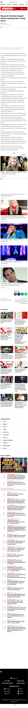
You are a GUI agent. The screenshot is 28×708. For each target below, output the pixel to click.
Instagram (8, 691)
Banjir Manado (6, 445)
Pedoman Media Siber (7, 683)
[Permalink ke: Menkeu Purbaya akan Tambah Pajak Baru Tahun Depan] (21, 364)
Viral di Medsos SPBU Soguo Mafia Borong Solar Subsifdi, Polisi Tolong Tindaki (16, 543)
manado (5, 424)
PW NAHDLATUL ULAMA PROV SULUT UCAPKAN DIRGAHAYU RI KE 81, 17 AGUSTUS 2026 (6, 371)
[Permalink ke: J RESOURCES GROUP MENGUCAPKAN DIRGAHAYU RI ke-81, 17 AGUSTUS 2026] (7, 330)
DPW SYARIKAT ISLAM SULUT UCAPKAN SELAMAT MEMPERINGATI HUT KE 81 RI (21, 356)
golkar (5, 448)
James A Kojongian (7, 440)
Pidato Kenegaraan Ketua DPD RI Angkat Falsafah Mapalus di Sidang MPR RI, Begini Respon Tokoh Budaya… (16, 629)
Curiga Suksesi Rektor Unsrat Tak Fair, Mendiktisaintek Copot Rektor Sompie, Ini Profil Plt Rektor (21, 404)
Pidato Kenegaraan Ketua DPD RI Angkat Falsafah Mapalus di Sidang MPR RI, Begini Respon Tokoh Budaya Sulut (20, 387)
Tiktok (8, 693)
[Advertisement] (14, 649)
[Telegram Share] (22, 294)
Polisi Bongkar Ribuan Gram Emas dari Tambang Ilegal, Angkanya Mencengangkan (16, 583)
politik (5, 427)
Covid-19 (5, 437)
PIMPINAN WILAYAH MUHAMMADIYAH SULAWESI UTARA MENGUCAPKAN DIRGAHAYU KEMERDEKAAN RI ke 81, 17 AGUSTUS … (16, 529)
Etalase (9, 492)
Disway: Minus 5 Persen (6, 299)
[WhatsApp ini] (25, 294)
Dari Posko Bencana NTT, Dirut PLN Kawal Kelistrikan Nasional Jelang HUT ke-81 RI (16, 609)
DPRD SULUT (6, 432)
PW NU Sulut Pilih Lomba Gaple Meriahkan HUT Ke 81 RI (15, 555)
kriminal (5, 443)
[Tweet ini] (18, 294)
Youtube (21, 691)
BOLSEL (14, 599)
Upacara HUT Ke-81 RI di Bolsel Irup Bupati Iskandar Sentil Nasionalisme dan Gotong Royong (16, 576)
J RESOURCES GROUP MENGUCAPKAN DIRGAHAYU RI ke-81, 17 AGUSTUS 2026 (6, 337)
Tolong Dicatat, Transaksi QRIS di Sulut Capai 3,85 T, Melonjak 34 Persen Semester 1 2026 (7, 356)
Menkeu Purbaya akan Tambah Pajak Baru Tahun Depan (20, 370)
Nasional (9, 481)
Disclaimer (7, 681)
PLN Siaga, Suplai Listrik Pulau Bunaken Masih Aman (7, 321)
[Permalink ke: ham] (2, 23)
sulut (4, 421)
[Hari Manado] (13, 2)
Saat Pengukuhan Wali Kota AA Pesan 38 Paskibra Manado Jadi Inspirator (6, 386)
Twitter (21, 689)
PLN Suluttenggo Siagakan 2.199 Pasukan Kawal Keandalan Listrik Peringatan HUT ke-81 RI (16, 595)
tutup (15, 705)
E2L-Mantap (6, 435)
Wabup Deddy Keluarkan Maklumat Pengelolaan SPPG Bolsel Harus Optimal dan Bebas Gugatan (16, 508)
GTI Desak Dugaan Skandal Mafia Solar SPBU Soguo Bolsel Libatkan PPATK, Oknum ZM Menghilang (16, 477)
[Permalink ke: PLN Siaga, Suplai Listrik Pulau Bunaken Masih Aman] (7, 315)
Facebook (8, 689)
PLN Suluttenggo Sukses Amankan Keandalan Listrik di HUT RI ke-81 (16, 536)
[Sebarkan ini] (15, 294)
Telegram (21, 693)
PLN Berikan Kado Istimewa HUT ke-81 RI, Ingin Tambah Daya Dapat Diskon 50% (20, 322)
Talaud (5, 429)
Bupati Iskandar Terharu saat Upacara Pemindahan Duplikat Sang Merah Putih (15, 602)
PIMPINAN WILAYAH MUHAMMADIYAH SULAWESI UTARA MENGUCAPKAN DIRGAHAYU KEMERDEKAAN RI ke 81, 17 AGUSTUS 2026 (20, 339)
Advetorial (9, 559)
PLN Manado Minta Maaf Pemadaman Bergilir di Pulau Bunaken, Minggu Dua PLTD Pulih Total (7, 404)
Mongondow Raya (11, 474)
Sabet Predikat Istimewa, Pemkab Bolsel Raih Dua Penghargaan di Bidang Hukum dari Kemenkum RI (16, 501)
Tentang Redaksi (20, 683)
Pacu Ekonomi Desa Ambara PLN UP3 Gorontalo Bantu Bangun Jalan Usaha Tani (16, 484)
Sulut (13, 481)
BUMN (8, 592)
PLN (12, 606)
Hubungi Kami (20, 681)
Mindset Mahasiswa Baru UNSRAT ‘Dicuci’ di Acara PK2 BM (16, 622)
